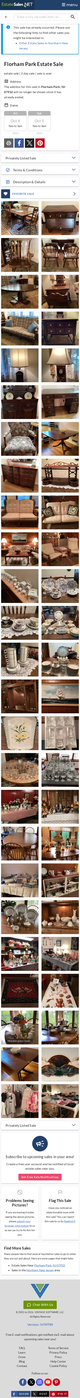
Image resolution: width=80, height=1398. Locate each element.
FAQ (22, 1348)
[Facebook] (23, 1382)
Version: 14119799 (40, 1324)
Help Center (58, 1361)
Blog (22, 1361)
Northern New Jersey (40, 1270)
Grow (21, 1357)
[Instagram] (39, 1382)
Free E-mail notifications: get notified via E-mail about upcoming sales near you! (40, 1337)
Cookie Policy (58, 1366)
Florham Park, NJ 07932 (49, 1265)
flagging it (69, 1221)
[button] (40, 158)
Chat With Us (43, 1305)
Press (58, 1357)
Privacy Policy (58, 1352)
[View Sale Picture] (20, 218)
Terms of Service (58, 1348)
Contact (22, 1366)
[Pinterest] (56, 1382)
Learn (21, 1352)
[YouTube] (48, 1382)
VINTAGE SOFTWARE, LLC (49, 1312)
